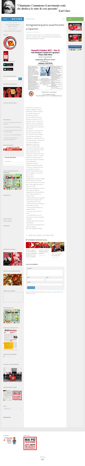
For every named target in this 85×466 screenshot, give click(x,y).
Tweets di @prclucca (7, 221)
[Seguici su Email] (12, 19)
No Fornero (5, 15)
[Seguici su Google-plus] (21, 19)
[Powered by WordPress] (8, 463)
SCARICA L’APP (11, 61)
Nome (28, 277)
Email (47, 277)
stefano (52, 235)
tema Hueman (18, 463)
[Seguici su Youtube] (19, 19)
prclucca (29, 32)
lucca (43, 235)
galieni (34, 235)
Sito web (29, 282)
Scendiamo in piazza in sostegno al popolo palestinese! (44, 251)
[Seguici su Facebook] (15, 19)
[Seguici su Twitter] (17, 19)
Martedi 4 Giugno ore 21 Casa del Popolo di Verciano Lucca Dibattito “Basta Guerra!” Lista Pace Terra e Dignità (31, 253)
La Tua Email (8, 161)
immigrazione (39, 235)
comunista (30, 235)
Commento (29, 268)
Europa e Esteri (30, 19)
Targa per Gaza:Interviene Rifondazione (13, 127)
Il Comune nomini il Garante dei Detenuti (13, 134)
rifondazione (48, 235)
